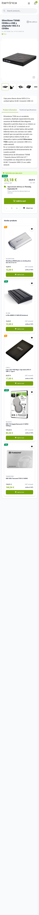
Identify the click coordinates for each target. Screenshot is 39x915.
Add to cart (21, 201)
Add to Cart (20, 274)
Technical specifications (28, 110)
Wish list (29, 208)
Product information (10, 110)
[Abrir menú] (29, 3)
